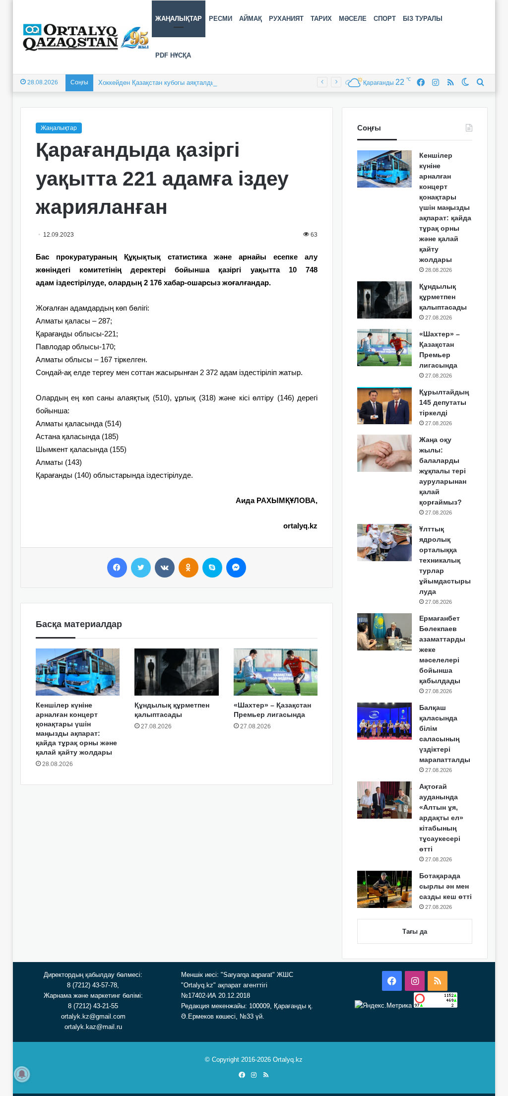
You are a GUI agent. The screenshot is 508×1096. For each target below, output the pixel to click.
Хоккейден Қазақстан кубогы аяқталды (156, 82)
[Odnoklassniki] (188, 568)
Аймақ (250, 18)
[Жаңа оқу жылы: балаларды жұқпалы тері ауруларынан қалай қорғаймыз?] (384, 453)
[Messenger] (236, 568)
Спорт (385, 18)
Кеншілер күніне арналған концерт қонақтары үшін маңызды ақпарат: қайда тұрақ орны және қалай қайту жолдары (445, 207)
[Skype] (212, 568)
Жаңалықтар (178, 18)
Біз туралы (423, 18)
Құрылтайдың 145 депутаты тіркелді (444, 402)
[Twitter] (141, 568)
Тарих (321, 18)
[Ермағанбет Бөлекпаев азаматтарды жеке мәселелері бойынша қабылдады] (384, 631)
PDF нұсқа (173, 55)
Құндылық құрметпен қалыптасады (443, 296)
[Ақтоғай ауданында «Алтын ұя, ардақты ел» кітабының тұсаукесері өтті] (384, 800)
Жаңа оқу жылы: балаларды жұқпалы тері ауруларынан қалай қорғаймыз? (442, 471)
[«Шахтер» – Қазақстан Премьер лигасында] (276, 672)
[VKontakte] (165, 568)
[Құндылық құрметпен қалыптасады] (176, 672)
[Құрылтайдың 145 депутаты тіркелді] (384, 405)
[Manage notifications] (22, 1074)
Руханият (286, 18)
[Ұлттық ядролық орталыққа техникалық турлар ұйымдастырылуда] (384, 542)
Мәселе (353, 18)
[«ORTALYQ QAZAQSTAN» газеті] (86, 37)
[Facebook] (117, 568)
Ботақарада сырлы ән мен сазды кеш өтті (445, 886)
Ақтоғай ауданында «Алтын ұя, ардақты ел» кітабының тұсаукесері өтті (441, 817)
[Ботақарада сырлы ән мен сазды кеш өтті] (384, 889)
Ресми (220, 18)
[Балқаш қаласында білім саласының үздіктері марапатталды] (384, 721)
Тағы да (414, 931)
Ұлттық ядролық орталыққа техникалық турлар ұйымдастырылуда (445, 560)
